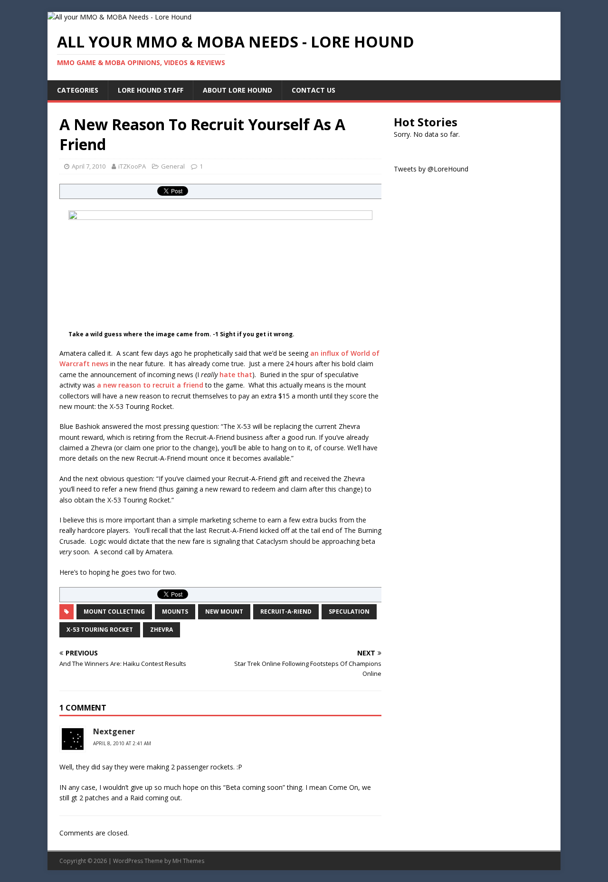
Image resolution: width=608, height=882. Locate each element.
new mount (224, 611)
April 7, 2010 (88, 166)
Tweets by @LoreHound (431, 168)
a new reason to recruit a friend (150, 384)
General (173, 166)
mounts (175, 611)
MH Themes (188, 861)
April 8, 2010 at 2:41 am (122, 743)
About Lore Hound (237, 90)
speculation (349, 611)
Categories (77, 90)
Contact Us (313, 90)
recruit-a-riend (286, 611)
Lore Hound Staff (150, 90)
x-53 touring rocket (99, 630)
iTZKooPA (132, 166)
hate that (235, 374)
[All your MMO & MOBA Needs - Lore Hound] (119, 16)
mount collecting (114, 611)
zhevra (161, 630)
